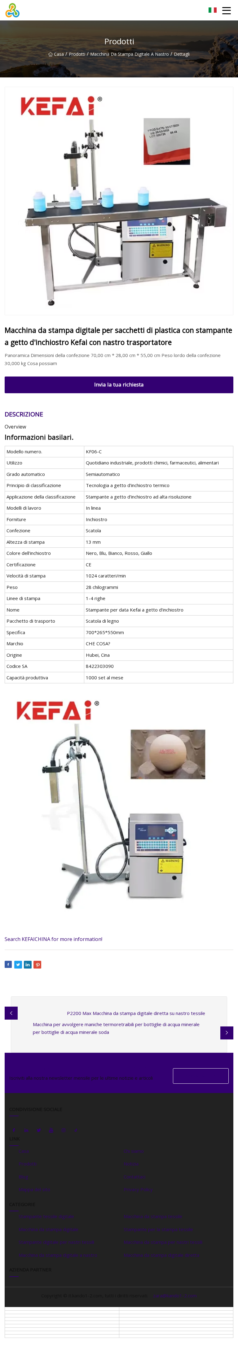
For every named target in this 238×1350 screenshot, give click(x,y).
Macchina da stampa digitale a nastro (129, 54)
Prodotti (77, 54)
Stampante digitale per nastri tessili (56, 1242)
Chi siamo (134, 1151)
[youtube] (51, 1130)
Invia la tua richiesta (119, 384)
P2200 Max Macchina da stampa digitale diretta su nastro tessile (136, 1013)
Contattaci (197, 1076)
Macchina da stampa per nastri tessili (163, 1242)
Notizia (131, 1164)
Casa (59, 54)
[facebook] (14, 1130)
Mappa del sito (34, 1189)
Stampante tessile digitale (46, 1216)
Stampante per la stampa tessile (158, 1229)
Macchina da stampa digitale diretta (161, 1255)
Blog (23, 1177)
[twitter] (38, 1130)
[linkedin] (26, 1130)
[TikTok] (76, 1130)
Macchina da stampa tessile (153, 1216)
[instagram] (63, 1130)
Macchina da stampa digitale (48, 1229)
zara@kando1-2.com (175, 1295)
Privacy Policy (138, 1189)
